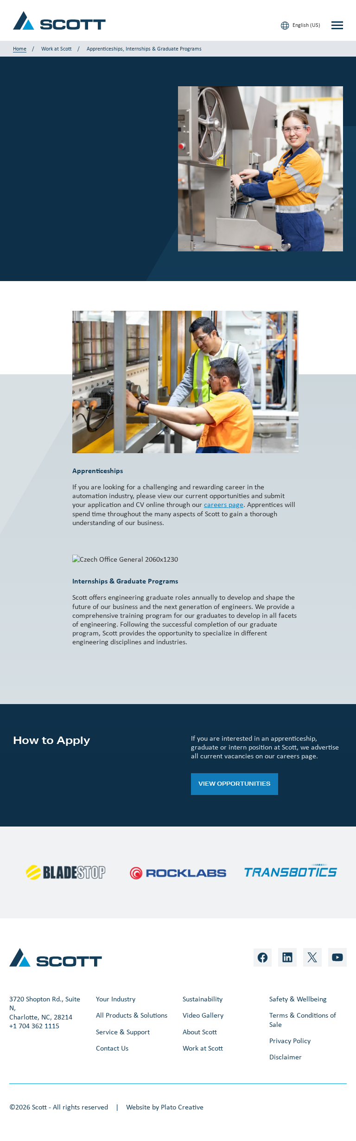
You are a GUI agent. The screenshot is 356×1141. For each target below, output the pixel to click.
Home (19, 48)
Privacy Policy (290, 1040)
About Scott (200, 1031)
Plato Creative (182, 1107)
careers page (223, 504)
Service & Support (123, 1031)
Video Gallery (203, 1015)
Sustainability (202, 998)
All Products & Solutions (131, 1015)
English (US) (305, 25)
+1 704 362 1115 (34, 1025)
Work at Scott (56, 48)
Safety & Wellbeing (298, 998)
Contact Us (112, 1048)
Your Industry (115, 998)
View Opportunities (234, 784)
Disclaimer (285, 1056)
